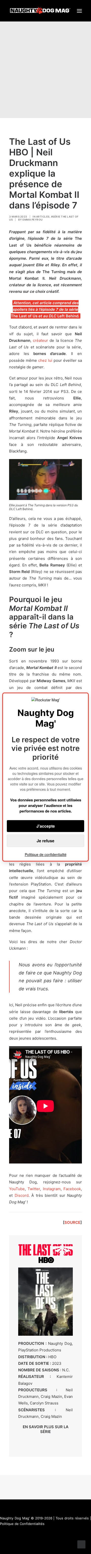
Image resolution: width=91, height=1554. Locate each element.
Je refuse (45, 841)
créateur (40, 340)
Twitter (34, 1188)
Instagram (52, 1188)
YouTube (17, 1188)
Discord (22, 1195)
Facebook (72, 1188)
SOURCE (72, 1222)
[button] (79, 10)
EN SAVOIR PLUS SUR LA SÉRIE (46, 1429)
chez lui (45, 360)
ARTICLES (43, 216)
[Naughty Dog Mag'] (40, 11)
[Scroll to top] (81, 1544)
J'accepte (45, 826)
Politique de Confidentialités (22, 1524)
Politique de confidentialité (45, 854)
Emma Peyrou (32, 219)
